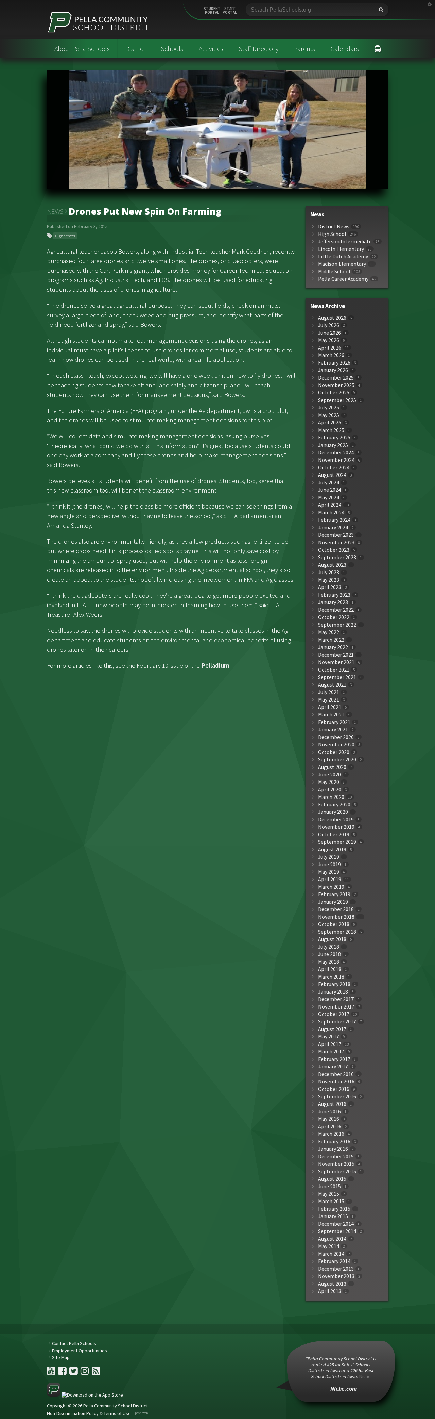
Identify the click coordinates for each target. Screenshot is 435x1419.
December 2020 (336, 737)
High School (65, 235)
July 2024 (328, 482)
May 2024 (328, 497)
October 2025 (333, 392)
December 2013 (336, 1268)
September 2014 (337, 1231)
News (55, 211)
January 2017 (333, 1066)
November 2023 (336, 542)
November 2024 (336, 460)
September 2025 (337, 400)
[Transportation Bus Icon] (377, 48)
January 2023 (333, 602)
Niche (365, 1376)
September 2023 (337, 557)
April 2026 (329, 347)
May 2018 (328, 961)
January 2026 (333, 370)
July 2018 (328, 947)
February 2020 (334, 804)
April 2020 (329, 789)
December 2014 (336, 1224)
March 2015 (331, 1201)
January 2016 (333, 1149)
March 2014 (331, 1254)
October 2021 (333, 669)
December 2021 (336, 654)
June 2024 (329, 490)
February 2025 (334, 437)
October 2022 (333, 617)
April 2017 (329, 1044)
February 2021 (334, 722)
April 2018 (329, 969)
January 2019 (333, 902)
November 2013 (336, 1276)
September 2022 (337, 625)
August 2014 (332, 1239)
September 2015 (337, 1171)
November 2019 (336, 827)
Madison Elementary (342, 264)
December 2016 (336, 1074)
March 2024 (331, 512)
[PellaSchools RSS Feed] (96, 1373)
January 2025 (333, 445)
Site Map (61, 1357)
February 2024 (334, 520)
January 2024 (333, 527)
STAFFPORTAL (230, 10)
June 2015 (329, 1186)
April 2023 (329, 587)
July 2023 (328, 572)
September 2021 (337, 677)
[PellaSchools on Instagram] (85, 1373)
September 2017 (337, 1021)
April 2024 (329, 505)
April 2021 (329, 707)
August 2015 (332, 1179)
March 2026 (331, 355)
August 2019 (332, 849)
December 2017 (336, 999)
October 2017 (333, 1014)
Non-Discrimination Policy (73, 1413)
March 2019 (331, 887)
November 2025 (336, 385)
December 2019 (336, 819)
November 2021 (336, 662)
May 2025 (328, 415)
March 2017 (331, 1051)
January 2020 (333, 812)
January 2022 (333, 647)
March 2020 (331, 797)
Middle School (334, 271)
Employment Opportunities (79, 1351)
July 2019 (328, 857)
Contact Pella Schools (74, 1343)
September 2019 (337, 842)
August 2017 (332, 1029)
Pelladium (215, 666)
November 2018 (336, 917)
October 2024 (333, 467)
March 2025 (331, 430)
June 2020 (329, 774)
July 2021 (328, 692)
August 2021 (332, 684)
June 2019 (329, 864)
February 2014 (334, 1261)
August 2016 (332, 1104)
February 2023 (334, 595)
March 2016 (331, 1134)
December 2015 (336, 1156)
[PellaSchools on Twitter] (74, 1373)
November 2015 (336, 1164)
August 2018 (332, 939)
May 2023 (328, 580)
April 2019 (329, 879)
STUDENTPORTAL (212, 10)
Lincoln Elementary (341, 249)
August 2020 (332, 767)
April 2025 (329, 422)
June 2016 (329, 1111)
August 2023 (332, 565)
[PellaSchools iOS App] (85, 1395)
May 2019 (328, 872)
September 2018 (337, 932)
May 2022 (328, 632)
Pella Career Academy (343, 279)
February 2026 (334, 362)
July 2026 (328, 325)
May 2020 (328, 782)
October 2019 (333, 834)
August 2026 (332, 318)
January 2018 (333, 991)
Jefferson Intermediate (345, 241)
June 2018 (329, 954)
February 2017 (334, 1059)
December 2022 (336, 610)
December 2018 (336, 909)
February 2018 (334, 984)
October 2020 (333, 752)
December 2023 (336, 535)
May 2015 (328, 1194)
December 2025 (336, 377)
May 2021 (328, 699)
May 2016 (328, 1119)
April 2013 (329, 1291)
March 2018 (331, 976)
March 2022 (331, 639)
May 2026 (328, 340)
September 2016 (337, 1096)
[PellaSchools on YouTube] (51, 1373)
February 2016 (334, 1141)
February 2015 (334, 1209)
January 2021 (333, 729)
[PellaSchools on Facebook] (63, 1373)
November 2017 (336, 1006)
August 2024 (332, 475)
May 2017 (328, 1036)
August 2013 (332, 1283)
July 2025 (328, 407)
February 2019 (334, 894)
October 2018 (333, 924)
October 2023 (333, 550)
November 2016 (336, 1081)
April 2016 (329, 1126)
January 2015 (333, 1216)
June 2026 (329, 332)
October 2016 (333, 1089)
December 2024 (336, 452)
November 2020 (336, 744)
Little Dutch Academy (343, 256)
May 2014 (328, 1246)
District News (333, 226)
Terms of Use (117, 1413)
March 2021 (331, 714)
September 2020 (337, 759)
